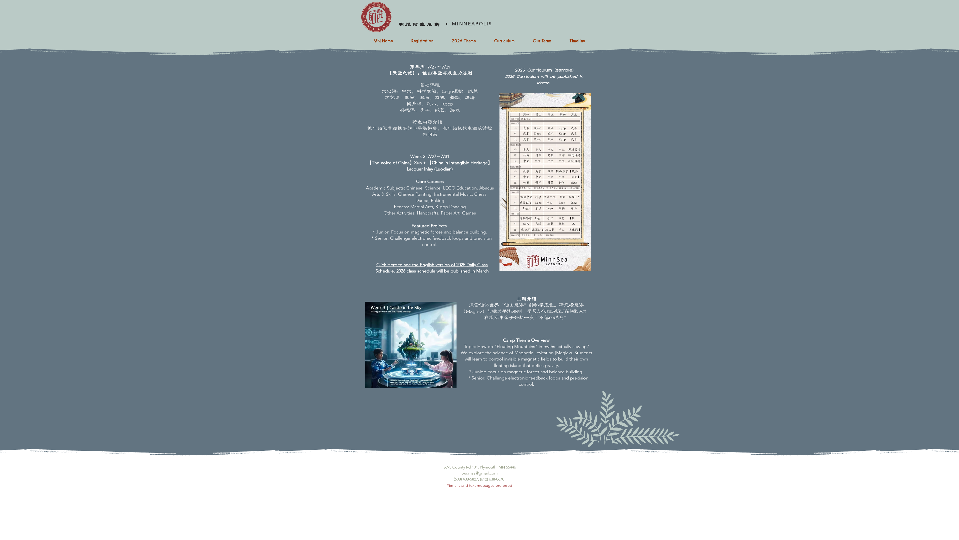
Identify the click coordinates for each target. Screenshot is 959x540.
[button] (504, 41)
